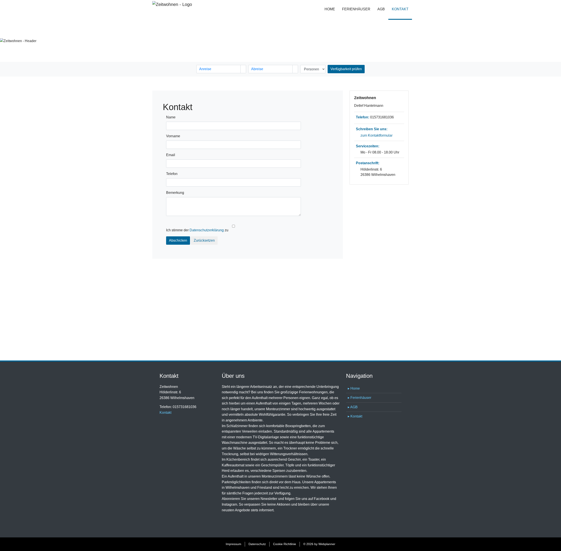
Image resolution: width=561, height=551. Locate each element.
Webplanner (326, 544)
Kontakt (402, 9)
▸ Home (354, 388)
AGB (381, 9)
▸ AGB (353, 407)
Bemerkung (175, 192)
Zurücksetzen (204, 240)
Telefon (172, 174)
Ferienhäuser (356, 9)
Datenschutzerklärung (207, 230)
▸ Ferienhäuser (359, 397)
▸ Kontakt (355, 416)
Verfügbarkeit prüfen (346, 69)
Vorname (173, 136)
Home (330, 9)
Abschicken (178, 240)
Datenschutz (257, 544)
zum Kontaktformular (376, 135)
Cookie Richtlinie (284, 544)
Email (170, 155)
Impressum (233, 544)
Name (171, 117)
